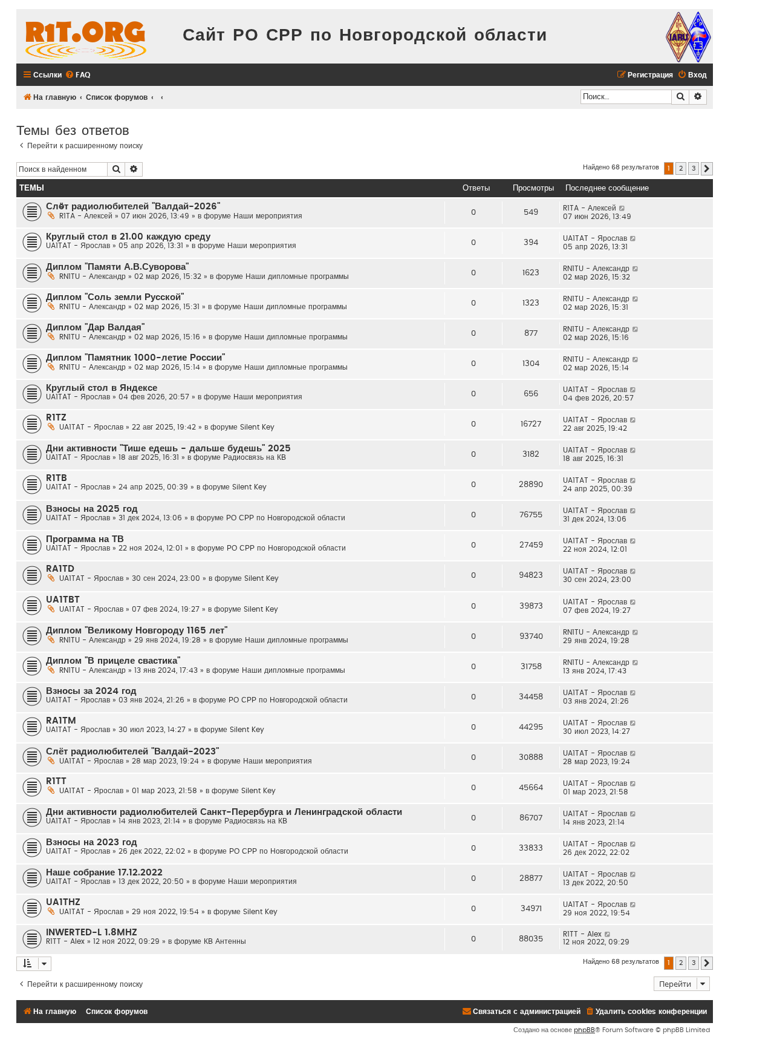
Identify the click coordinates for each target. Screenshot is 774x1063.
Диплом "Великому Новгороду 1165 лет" (136, 630)
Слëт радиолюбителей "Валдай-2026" (133, 206)
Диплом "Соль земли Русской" (115, 297)
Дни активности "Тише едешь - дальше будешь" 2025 (168, 448)
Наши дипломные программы (297, 276)
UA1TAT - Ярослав (78, 245)
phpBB (584, 1030)
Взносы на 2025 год (92, 509)
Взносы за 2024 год (91, 691)
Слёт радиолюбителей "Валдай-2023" (132, 751)
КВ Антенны (225, 941)
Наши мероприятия (267, 216)
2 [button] (681, 168)
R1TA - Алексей (85, 216)
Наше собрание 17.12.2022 (104, 872)
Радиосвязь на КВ (254, 457)
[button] (707, 168)
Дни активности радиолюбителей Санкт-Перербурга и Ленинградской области (224, 812)
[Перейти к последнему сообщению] (622, 208)
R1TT (56, 781)
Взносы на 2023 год (91, 842)
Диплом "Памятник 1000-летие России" (135, 357)
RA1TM (61, 720)
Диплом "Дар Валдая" (95, 327)
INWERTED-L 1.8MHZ (91, 932)
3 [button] (693, 168)
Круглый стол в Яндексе (101, 388)
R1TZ (56, 417)
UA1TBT (63, 599)
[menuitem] (77, 75)
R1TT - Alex (65, 941)
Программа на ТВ (85, 539)
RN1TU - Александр (92, 276)
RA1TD (60, 569)
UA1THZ (63, 902)
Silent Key (257, 427)
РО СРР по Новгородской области (285, 518)
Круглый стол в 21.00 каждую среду (128, 236)
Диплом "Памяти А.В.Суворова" (117, 267)
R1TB (56, 478)
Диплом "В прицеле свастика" (113, 661)
